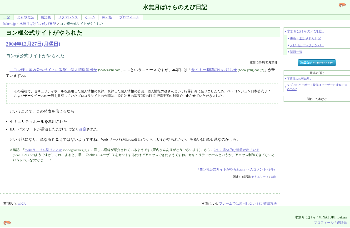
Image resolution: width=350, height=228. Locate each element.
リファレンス (68, 17)
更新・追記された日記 (305, 38)
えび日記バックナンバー (307, 45)
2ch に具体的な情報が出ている (237, 150)
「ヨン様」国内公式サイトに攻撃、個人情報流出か (53, 70)
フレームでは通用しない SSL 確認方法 (248, 203)
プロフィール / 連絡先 (330, 222)
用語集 (46, 17)
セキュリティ (260, 176)
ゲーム (90, 17)
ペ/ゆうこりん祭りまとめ (43, 150)
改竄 (82, 129)
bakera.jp (9, 24)
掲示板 (107, 17)
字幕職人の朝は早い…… (302, 78)
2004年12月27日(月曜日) (33, 44)
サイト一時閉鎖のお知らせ (214, 70)
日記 (6, 17)
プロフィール (129, 17)
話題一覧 (296, 52)
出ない (23, 203)
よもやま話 (25, 17)
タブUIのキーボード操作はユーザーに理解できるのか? (317, 87)
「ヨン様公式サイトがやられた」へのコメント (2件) (235, 169)
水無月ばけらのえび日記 (38, 24)
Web (273, 176)
